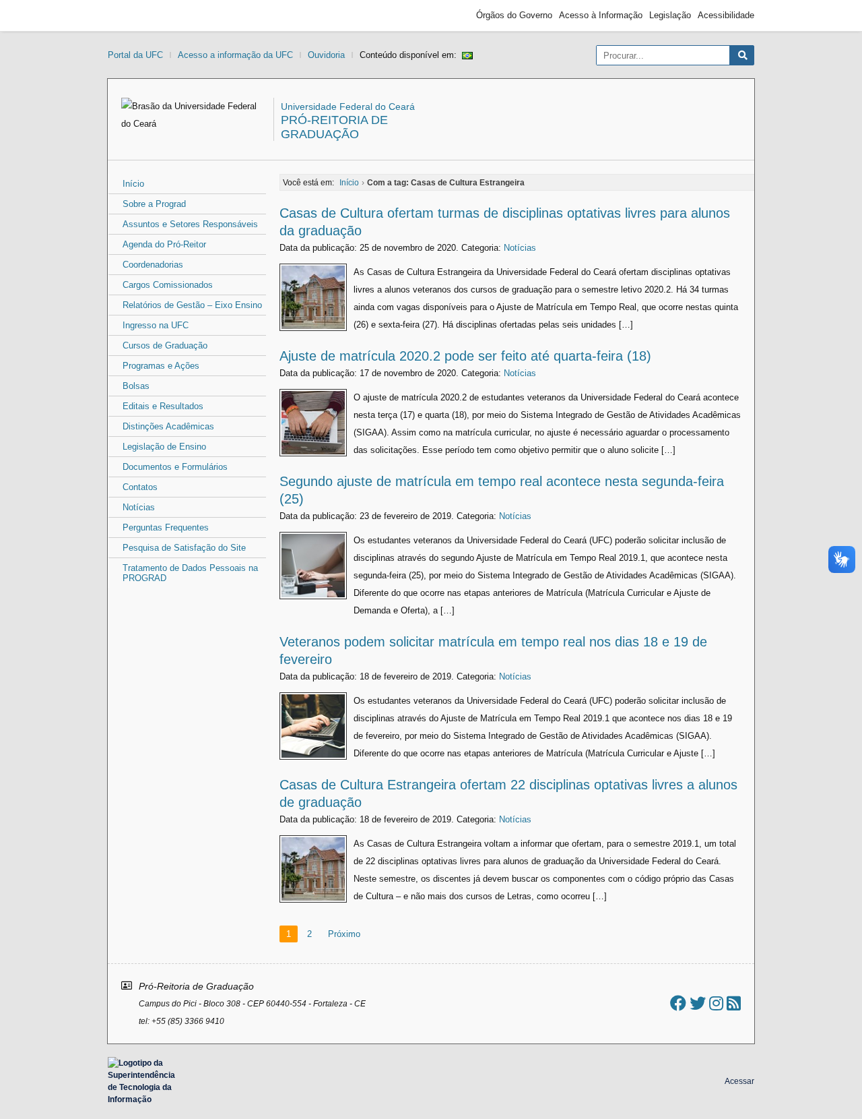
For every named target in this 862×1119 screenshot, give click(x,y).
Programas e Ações (161, 366)
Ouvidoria (326, 55)
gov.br (132, 15)
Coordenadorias (153, 265)
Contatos (140, 487)
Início (133, 184)
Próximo (344, 934)
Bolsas (136, 386)
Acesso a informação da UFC (235, 55)
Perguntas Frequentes (166, 527)
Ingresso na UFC (156, 325)
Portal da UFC (135, 55)
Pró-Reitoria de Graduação (334, 127)
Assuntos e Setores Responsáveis (190, 224)
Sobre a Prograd (154, 204)
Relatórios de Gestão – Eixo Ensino (192, 305)
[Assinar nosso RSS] (734, 1003)
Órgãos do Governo (514, 15)
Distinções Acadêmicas (168, 426)
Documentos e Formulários (175, 467)
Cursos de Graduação (165, 345)
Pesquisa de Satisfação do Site (184, 548)
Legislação (670, 15)
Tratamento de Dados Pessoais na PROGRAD (190, 573)
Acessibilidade (726, 15)
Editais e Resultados (163, 406)
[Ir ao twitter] (698, 1003)
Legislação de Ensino (164, 447)
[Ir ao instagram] (716, 1003)
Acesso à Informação (600, 15)
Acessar (739, 1081)
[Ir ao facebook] (678, 1003)
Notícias (139, 507)
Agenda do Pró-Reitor (164, 244)
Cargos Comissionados (168, 285)
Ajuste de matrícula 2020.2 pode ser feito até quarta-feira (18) (465, 356)
